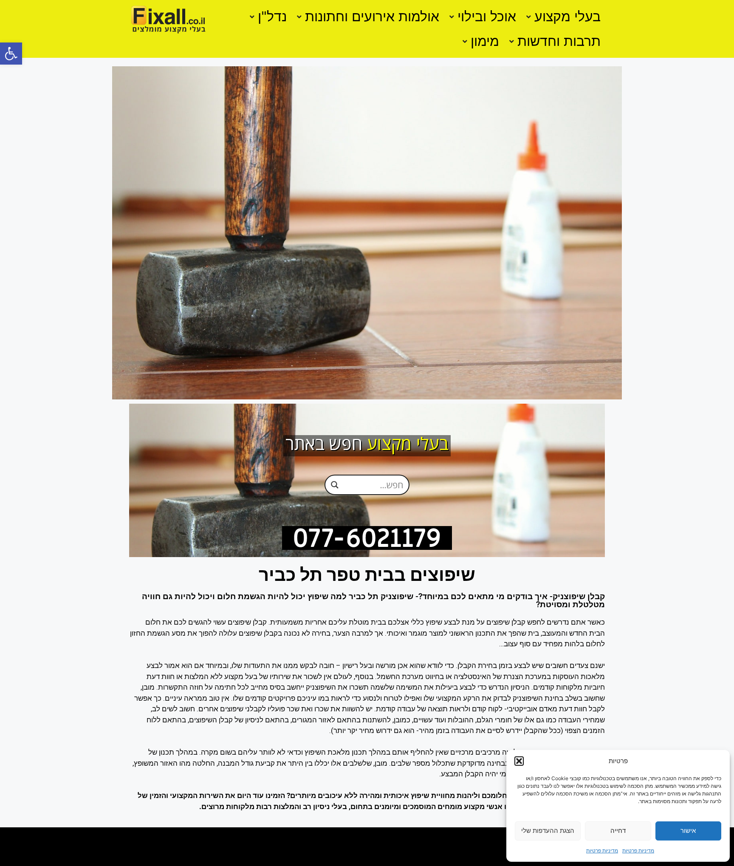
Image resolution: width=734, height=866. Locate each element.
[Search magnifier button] (335, 484)
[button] (11, 53)
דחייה (618, 830)
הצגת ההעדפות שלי (547, 830)
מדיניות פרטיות (638, 850)
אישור (688, 830)
